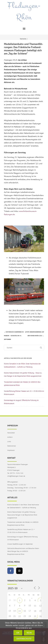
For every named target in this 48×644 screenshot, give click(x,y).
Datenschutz (11, 446)
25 (35, 616)
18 (35, 611)
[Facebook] (10, 571)
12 (40, 605)
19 (40, 611)
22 (19, 616)
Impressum (11, 450)
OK (17, 633)
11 (35, 605)
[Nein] (44, 631)
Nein (29, 633)
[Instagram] (19, 571)
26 (40, 616)
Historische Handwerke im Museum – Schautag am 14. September (14, 335)
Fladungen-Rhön (24, 11)
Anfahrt (10, 437)
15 (19, 611)
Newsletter (11, 433)
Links (9, 441)
